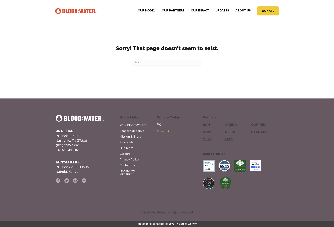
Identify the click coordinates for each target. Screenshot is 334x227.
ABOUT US (243, 10)
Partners (209, 117)
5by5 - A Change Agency (183, 224)
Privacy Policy (129, 159)
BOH (206, 124)
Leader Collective (132, 130)
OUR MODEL (146, 10)
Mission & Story (130, 136)
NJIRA (230, 132)
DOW (207, 132)
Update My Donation (127, 172)
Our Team (126, 148)
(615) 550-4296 (67, 145)
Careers (125, 153)
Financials (126, 142)
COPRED (258, 124)
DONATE (268, 11)
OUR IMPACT (200, 10)
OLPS (207, 139)
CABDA (231, 124)
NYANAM (258, 132)
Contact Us (127, 165)
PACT (228, 139)
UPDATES (222, 10)
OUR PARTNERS (173, 10)
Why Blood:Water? (133, 125)
